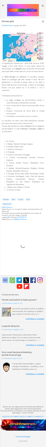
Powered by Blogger (23, 437)
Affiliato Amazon (20, 219)
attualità (6, 199)
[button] (43, 21)
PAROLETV (40, 417)
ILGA (28, 199)
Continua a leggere (35, 319)
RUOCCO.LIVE (7, 417)
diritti (13, 199)
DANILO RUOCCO (20, 417)
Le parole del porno (11, 326)
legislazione (7, 204)
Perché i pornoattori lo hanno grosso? (19, 300)
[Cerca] (43, 6)
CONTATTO (22, 217)
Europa (20, 199)
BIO (9, 217)
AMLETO (31, 417)
